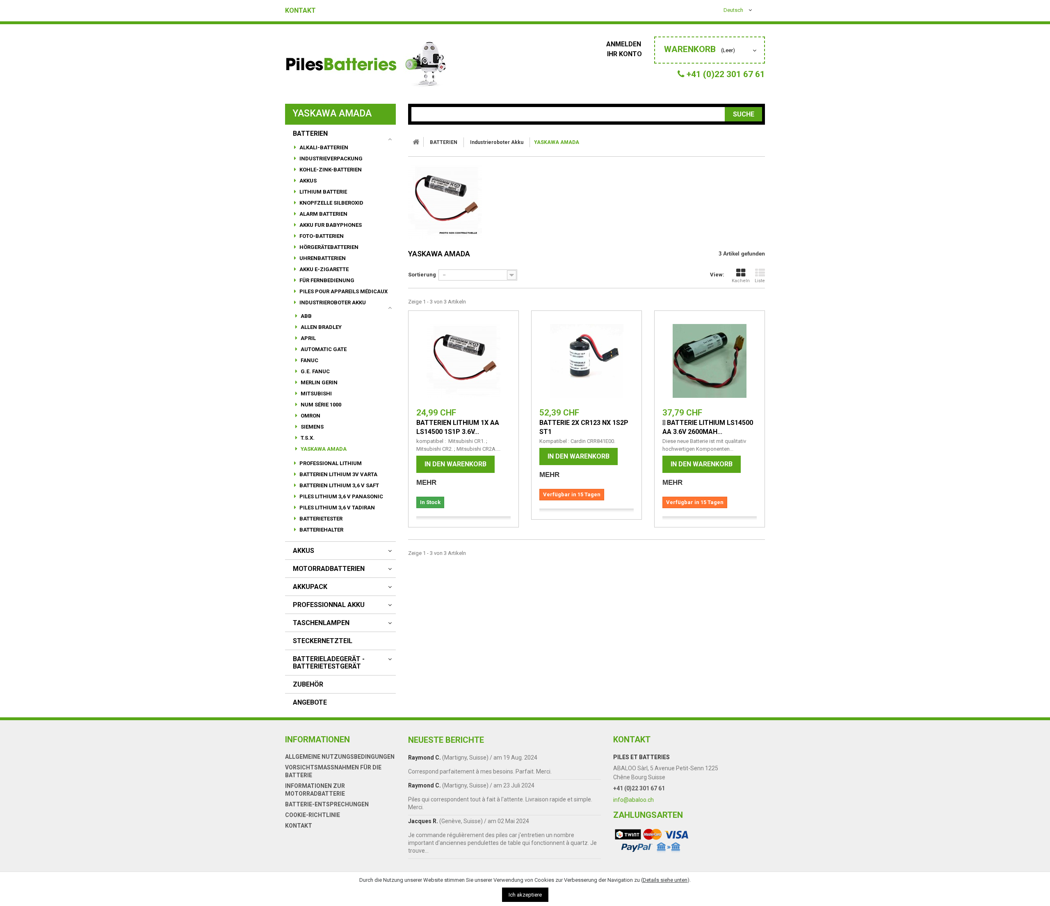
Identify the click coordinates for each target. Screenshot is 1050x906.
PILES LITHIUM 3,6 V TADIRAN (336, 507)
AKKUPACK (310, 587)
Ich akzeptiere (525, 895)
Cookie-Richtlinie (312, 815)
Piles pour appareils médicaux (343, 291)
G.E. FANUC (314, 371)
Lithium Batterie (322, 192)
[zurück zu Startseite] (416, 142)
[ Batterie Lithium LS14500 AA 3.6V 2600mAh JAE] (709, 361)
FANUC (308, 360)
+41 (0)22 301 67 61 (639, 788)
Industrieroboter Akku (332, 302)
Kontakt (300, 10)
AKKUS (303, 551)
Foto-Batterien (321, 236)
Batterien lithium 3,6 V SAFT (338, 485)
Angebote (310, 702)
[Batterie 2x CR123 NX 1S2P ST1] (586, 361)
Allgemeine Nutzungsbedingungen (340, 756)
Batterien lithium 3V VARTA (337, 474)
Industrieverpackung (330, 158)
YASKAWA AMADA (323, 449)
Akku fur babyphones (330, 225)
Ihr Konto (624, 54)
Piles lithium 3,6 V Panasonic (340, 496)
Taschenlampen (321, 623)
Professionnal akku (329, 605)
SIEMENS (311, 427)
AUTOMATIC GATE (323, 349)
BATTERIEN (310, 133)
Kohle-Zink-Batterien (330, 170)
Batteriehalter (320, 530)
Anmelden (624, 44)
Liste (760, 280)
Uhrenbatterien (322, 258)
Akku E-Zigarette (323, 269)
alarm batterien (322, 214)
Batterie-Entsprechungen (327, 804)
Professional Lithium (330, 463)
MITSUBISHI (315, 393)
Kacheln (741, 280)
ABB (305, 316)
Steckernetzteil (322, 641)
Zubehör (308, 684)
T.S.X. (307, 438)
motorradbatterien (329, 569)
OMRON (309, 416)
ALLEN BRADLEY (320, 327)
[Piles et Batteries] (367, 66)
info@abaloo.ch (633, 799)
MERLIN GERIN (318, 382)
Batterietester (320, 519)
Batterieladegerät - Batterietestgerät (329, 662)
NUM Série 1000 (320, 405)
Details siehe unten (665, 880)
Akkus (307, 181)
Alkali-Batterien (323, 147)
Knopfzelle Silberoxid (330, 203)
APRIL (307, 338)
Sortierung (422, 275)
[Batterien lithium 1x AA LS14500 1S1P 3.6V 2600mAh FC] (463, 361)
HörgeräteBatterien (328, 247)
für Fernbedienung (326, 280)
